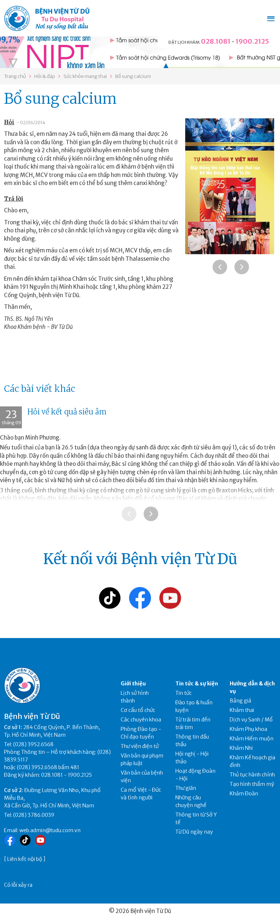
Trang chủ (15, 76)
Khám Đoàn (244, 793)
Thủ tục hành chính (252, 774)
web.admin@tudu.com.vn (50, 830)
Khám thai (242, 710)
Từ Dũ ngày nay (194, 831)
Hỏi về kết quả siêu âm (66, 411)
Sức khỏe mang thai (85, 76)
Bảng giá (240, 700)
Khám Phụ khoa (248, 729)
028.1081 (215, 41)
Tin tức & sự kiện (196, 683)
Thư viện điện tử (140, 746)
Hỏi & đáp (44, 76)
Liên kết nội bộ (24, 859)
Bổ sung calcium (133, 76)
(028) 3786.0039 (33, 815)
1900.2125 (252, 41)
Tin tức (183, 693)
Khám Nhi (241, 748)
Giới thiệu (133, 683)
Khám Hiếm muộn (251, 738)
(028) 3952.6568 (33, 744)
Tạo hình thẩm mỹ (252, 784)
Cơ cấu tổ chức (138, 710)
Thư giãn (185, 788)
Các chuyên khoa (141, 719)
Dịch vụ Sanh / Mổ (251, 719)
